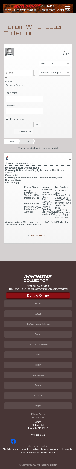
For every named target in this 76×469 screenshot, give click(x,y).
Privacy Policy (38, 414)
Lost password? (23, 131)
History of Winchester (38, 344)
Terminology (38, 375)
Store (38, 354)
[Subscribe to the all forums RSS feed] (7, 159)
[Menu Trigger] (67, 6)
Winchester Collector (47, 465)
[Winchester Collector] (38, 8)
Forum (26, 141)
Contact (38, 395)
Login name (11, 93)
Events (38, 334)
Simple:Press (37, 235)
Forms (38, 385)
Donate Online (38, 295)
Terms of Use (38, 417)
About (38, 314)
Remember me (17, 119)
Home (11, 141)
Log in (38, 406)
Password (10, 105)
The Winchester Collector (38, 324)
